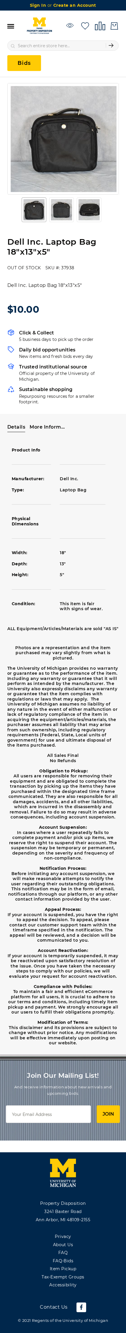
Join (108, 1114)
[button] (34, 209)
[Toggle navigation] (10, 26)
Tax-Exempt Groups (63, 1277)
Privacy (63, 1236)
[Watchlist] (70, 25)
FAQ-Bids (63, 1260)
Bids (24, 63)
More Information (48, 427)
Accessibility (62, 1285)
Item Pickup (63, 1268)
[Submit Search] (111, 45)
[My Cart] (114, 26)
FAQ (63, 1252)
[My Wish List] (85, 25)
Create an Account (74, 5)
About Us (63, 1244)
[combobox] (63, 45)
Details (16, 427)
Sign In (38, 5)
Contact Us (54, 1307)
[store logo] (39, 25)
